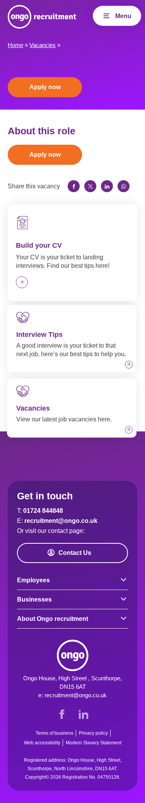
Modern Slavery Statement (93, 743)
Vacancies (42, 45)
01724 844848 (43, 510)
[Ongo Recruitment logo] (42, 17)
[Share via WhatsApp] (124, 186)
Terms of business (54, 733)
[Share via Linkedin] (107, 186)
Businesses (34, 599)
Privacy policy (93, 733)
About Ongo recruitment (52, 618)
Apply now (45, 87)
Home (15, 45)
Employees (33, 580)
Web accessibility (42, 743)
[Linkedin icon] (83, 714)
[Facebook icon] (61, 714)
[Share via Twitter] (90, 186)
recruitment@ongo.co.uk (60, 520)
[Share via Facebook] (74, 186)
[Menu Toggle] (117, 16)
